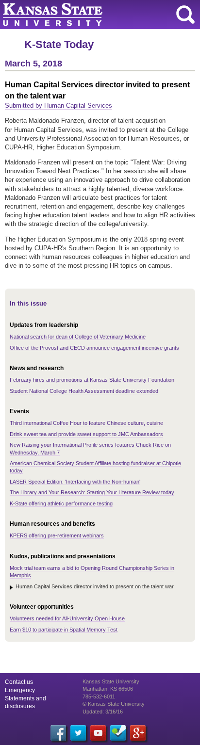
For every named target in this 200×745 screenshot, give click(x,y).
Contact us (19, 682)
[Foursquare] (118, 733)
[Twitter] (78, 733)
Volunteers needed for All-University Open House (67, 618)
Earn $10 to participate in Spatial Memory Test (63, 629)
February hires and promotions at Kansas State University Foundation (92, 380)
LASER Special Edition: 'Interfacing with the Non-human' (75, 482)
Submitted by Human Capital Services (58, 105)
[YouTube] (98, 733)
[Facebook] (58, 733)
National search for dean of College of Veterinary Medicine (78, 337)
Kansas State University (88, 14)
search (185, 14)
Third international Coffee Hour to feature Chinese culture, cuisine (86, 423)
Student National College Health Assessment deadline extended (84, 391)
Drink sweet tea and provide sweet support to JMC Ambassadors (86, 434)
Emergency (20, 690)
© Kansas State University (114, 704)
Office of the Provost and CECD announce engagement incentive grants (94, 348)
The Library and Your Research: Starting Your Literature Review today (92, 492)
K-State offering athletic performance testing (61, 503)
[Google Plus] (138, 733)
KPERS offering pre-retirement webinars (57, 535)
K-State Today (59, 44)
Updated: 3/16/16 (103, 711)
